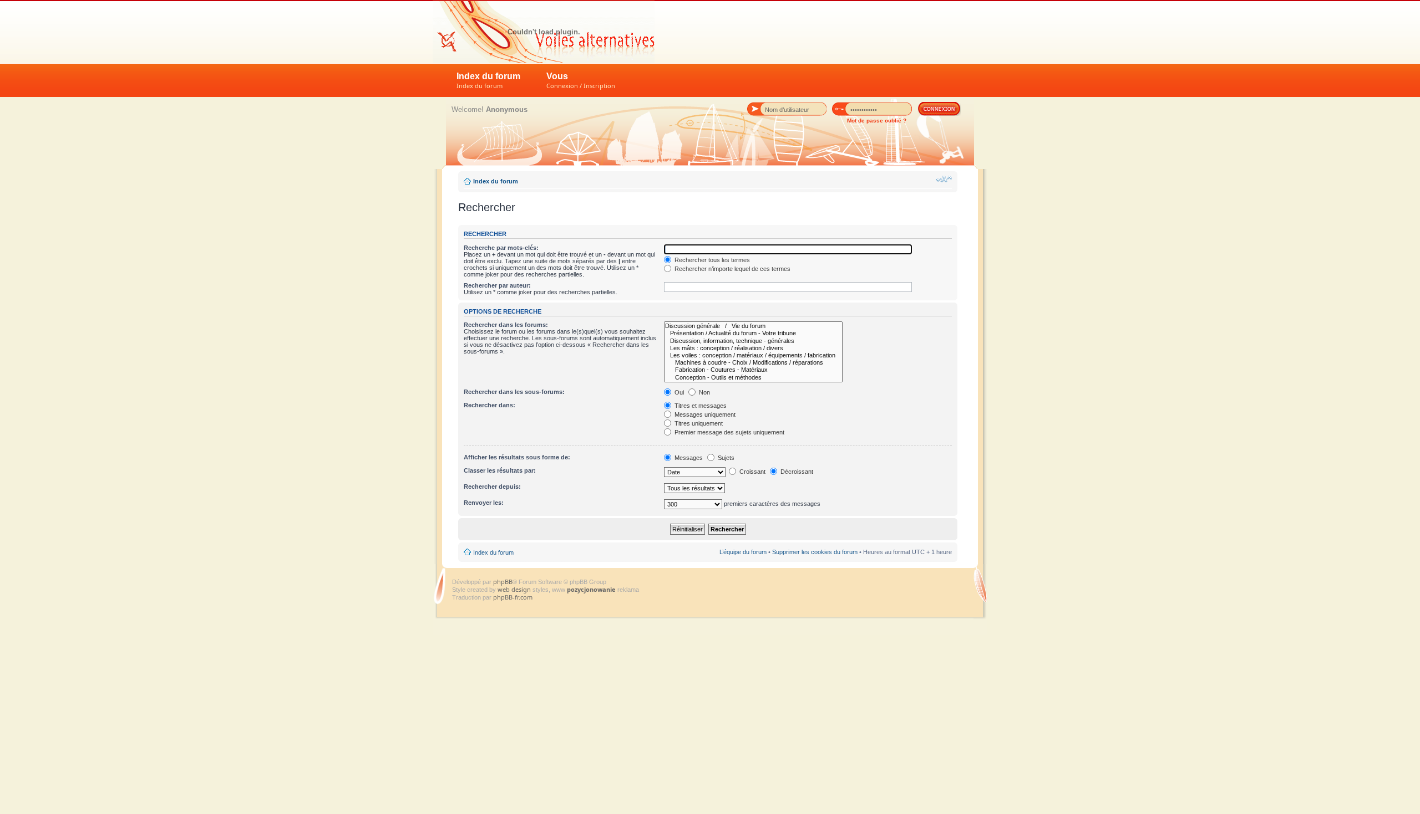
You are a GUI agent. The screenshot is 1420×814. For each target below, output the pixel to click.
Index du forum (488, 80)
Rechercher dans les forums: (506, 324)
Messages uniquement (704, 414)
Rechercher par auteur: (497, 285)
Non (703, 392)
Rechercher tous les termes (711, 260)
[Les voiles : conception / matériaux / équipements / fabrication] (753, 355)
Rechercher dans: (489, 405)
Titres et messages (700, 405)
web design (515, 589)
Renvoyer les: (484, 502)
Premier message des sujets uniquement (728, 432)
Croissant (751, 471)
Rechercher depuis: (492, 486)
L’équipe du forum (743, 552)
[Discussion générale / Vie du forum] (753, 326)
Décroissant (796, 471)
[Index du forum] (544, 31)
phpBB (503, 581)
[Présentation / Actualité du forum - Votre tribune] (753, 333)
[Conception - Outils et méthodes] (753, 377)
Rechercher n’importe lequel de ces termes (731, 268)
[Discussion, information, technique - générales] (753, 341)
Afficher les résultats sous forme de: (517, 457)
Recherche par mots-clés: (501, 247)
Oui (678, 392)
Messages (688, 457)
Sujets (725, 457)
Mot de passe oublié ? (876, 120)
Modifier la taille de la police (944, 179)
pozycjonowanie (591, 589)
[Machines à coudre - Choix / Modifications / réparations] (753, 362)
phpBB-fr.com (512, 597)
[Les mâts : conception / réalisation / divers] (753, 348)
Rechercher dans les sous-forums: (514, 391)
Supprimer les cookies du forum (815, 552)
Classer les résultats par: (500, 470)
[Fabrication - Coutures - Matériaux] (753, 369)
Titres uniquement (698, 423)
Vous (580, 80)
